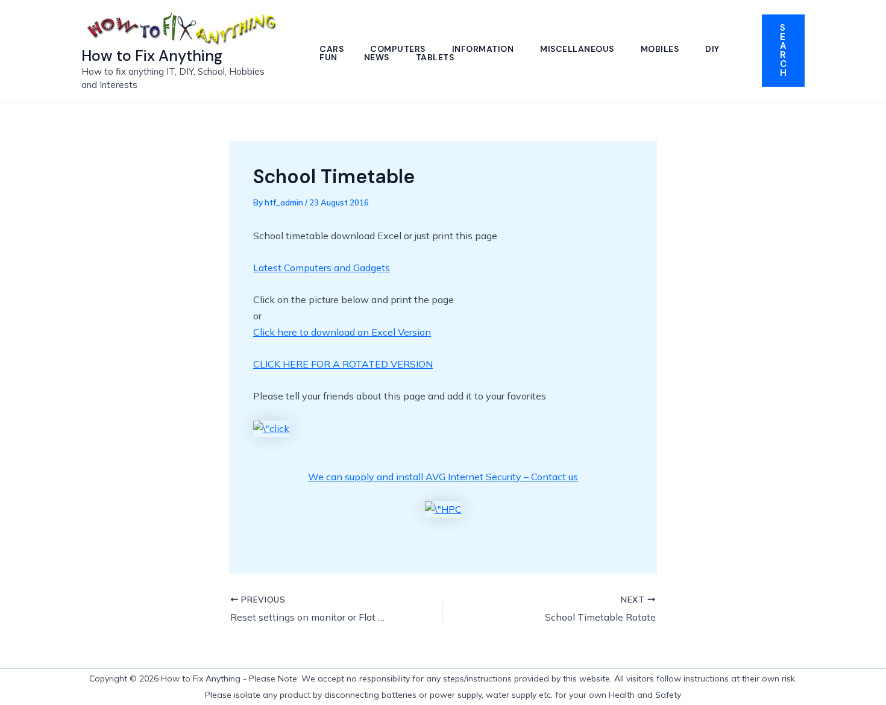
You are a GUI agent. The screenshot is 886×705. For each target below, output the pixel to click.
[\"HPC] (443, 509)
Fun (328, 57)
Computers (398, 49)
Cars (331, 49)
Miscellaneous (577, 49)
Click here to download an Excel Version (342, 332)
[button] (783, 50)
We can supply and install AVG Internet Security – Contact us (443, 477)
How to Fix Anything (151, 56)
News (376, 57)
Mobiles (660, 49)
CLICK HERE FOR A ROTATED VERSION (343, 364)
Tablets (435, 57)
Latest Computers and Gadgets (321, 268)
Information (483, 49)
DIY (712, 49)
